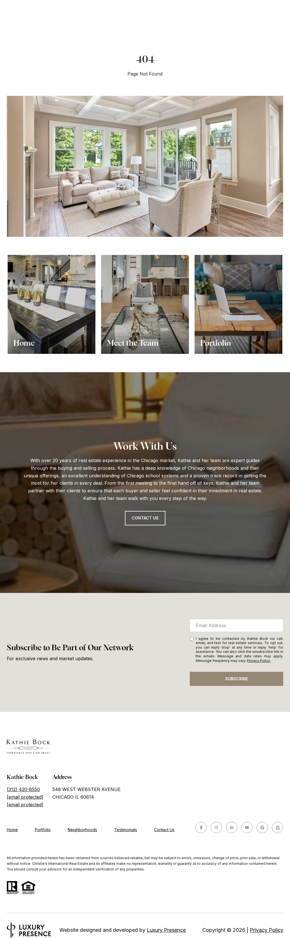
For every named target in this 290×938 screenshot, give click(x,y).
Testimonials (125, 829)
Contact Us (145, 517)
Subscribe (236, 678)
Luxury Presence (166, 930)
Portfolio (43, 829)
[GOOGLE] (262, 827)
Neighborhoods (82, 829)
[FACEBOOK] (201, 827)
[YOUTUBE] (247, 827)
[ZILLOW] (277, 827)
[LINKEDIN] (231, 827)
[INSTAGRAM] (216, 827)
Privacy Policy (258, 660)
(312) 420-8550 (23, 789)
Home (12, 829)
